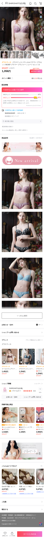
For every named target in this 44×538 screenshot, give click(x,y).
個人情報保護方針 (19, 515)
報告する (5, 509)
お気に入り (5, 535)
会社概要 (4, 515)
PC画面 (4, 518)
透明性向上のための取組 (8, 520)
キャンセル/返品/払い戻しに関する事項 (14, 130)
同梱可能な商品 (7, 404)
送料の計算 (20, 113)
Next (39, 29)
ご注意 (4, 502)
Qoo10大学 (10, 518)
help (40, 101)
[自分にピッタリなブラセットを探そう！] (22, 450)
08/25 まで (22, 97)
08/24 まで (22, 94)
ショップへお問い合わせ (23, 332)
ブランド (21, 340)
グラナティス (6, 62)
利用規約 (10, 515)
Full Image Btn (41, 47)
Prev (4, 29)
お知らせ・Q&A (21, 325)
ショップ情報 (21, 383)
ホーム (33, 518)
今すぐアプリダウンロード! (22, 518)
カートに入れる (29, 534)
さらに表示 (23, 316)
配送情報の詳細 (7, 126)
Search (35, 3)
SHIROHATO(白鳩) (17, 3)
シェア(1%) (12, 535)
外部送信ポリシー (31, 515)
